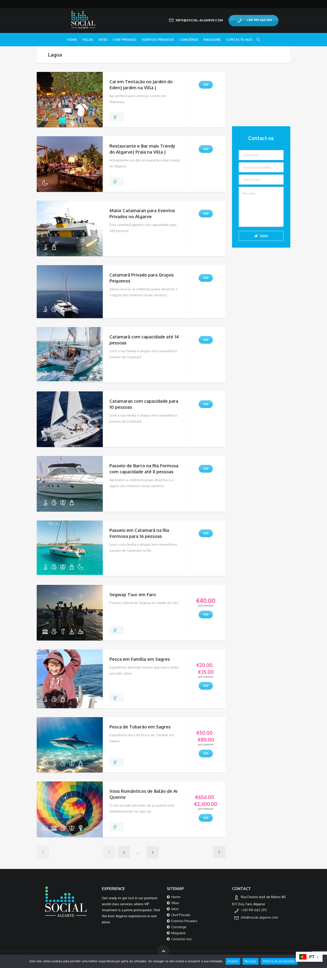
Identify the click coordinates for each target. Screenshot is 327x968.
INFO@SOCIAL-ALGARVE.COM (199, 20)
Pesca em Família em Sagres (139, 659)
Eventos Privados (158, 39)
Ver (205, 84)
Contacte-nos (239, 39)
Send (264, 236)
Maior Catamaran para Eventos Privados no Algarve (142, 213)
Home (72, 39)
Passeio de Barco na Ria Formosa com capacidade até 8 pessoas (143, 468)
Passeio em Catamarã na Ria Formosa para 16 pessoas (139, 533)
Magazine (212, 39)
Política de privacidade (279, 961)
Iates (103, 39)
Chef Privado (124, 39)
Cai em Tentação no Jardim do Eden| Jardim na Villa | (141, 84)
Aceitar (233, 961)
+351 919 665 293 (259, 20)
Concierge (189, 39)
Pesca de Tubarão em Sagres (140, 727)
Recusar (250, 961)
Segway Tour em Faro (132, 594)
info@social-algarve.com (259, 917)
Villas (87, 39)
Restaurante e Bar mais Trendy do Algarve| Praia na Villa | (142, 149)
